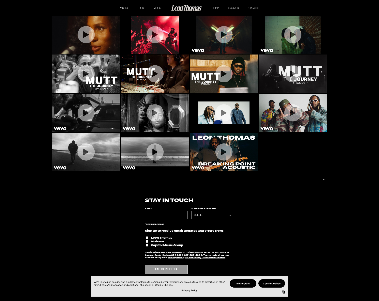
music (124, 8)
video (157, 8)
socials (233, 8)
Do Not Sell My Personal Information (205, 258)
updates (254, 8)
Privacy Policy (176, 258)
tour (141, 8)
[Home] (186, 8)
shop (215, 8)
